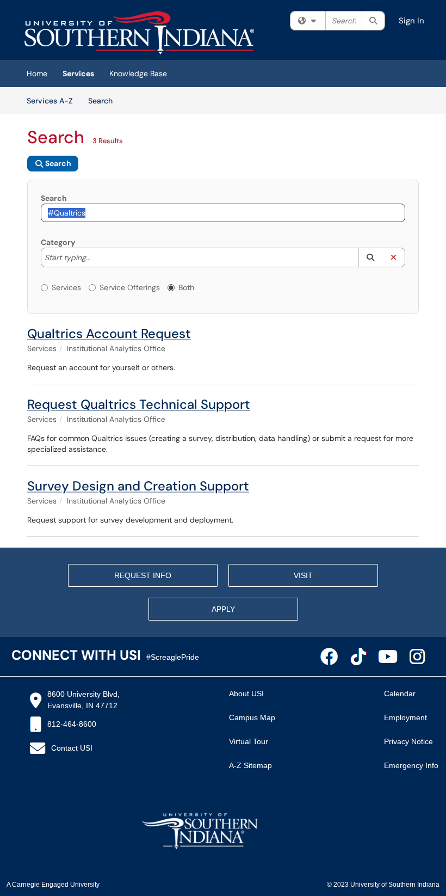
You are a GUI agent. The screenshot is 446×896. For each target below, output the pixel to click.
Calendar (400, 693)
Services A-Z (50, 101)
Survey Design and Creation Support (138, 485)
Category (58, 242)
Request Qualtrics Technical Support (138, 404)
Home (37, 73)
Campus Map (252, 717)
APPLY (223, 609)
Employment (405, 717)
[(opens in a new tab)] (139, 32)
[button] (370, 257)
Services (78, 73)
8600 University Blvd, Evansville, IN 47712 (83, 700)
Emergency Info (411, 765)
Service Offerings (130, 287)
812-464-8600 (71, 724)
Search (104, 100)
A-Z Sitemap (250, 765)
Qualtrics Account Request (109, 333)
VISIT (303, 575)
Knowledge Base (138, 73)
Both (186, 287)
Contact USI (71, 748)
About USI (246, 693)
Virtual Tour (248, 741)
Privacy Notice (408, 741)
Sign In (411, 20)
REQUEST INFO (142, 575)
